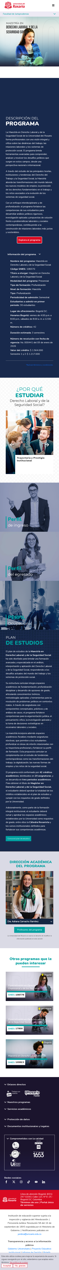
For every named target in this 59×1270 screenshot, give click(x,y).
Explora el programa (29, 240)
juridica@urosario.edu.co (29, 1234)
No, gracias (20, 1265)
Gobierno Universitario (19, 1248)
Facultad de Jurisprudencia (16, 14)
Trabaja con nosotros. (16, 1093)
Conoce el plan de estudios (18, 838)
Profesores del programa (29, 929)
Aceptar (7, 1265)
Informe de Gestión (31, 1252)
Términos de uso (29, 1202)
